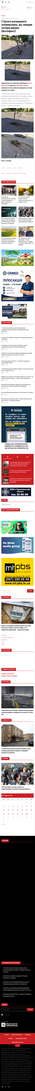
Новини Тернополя (7, 673)
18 (8, 814)
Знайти (30, 591)
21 (22, 814)
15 (26, 810)
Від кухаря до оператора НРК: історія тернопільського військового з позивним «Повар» (16, 399)
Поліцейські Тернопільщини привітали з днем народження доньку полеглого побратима (14, 346)
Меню (31, 7)
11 (8, 810)
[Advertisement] (17, 861)
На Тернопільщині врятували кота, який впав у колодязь (17, 392)
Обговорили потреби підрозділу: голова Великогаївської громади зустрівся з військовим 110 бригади (26, 242)
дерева (9, 167)
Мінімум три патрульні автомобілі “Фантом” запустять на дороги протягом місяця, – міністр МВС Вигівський (17, 377)
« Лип (3, 824)
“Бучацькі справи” (22, 85)
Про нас (6, 1034)
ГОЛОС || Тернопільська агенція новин (16, 173)
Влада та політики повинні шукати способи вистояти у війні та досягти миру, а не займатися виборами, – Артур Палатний (16, 628)
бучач (3, 167)
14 (22, 810)
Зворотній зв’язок (17, 1034)
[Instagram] (5, 2)
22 (26, 814)
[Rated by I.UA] (17, 1015)
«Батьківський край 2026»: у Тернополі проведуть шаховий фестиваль (15, 361)
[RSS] (8, 2)
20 (17, 814)
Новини (3, 15)
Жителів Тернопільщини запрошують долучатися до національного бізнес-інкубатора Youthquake (16, 385)
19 (13, 814)
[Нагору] (17, 1045)
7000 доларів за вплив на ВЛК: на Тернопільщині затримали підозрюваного (26, 220)
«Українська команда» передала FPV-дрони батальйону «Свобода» (17, 338)
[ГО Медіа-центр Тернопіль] (17, 1024)
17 (3, 814)
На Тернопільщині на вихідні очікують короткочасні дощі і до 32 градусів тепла (17, 369)
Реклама (10, 1038)
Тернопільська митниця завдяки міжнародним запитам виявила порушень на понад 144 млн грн (16, 354)
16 (31, 810)
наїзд (14, 167)
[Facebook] (2, 2)
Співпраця (28, 1034)
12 (13, 810)
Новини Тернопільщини (9, 676)
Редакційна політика (18, 1042)
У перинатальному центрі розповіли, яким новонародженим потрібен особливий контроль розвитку (15, 329)
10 (3, 810)
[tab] (8, 457)
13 (17, 810)
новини (20, 167)
